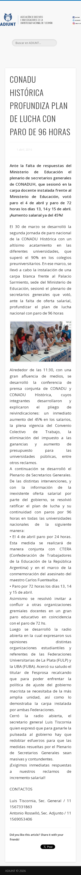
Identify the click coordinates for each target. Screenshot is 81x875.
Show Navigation (65, 40)
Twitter (39, 54)
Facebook (30, 54)
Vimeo (49, 54)
